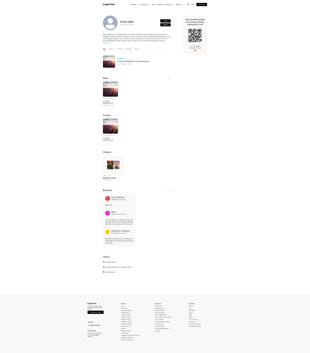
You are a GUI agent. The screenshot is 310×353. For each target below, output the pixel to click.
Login (192, 4)
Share (165, 25)
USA (91, 322)
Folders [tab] (119, 49)
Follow (165, 21)
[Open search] (188, 4)
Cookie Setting (95, 325)
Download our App (95, 312)
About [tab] (137, 49)
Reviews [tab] (129, 49)
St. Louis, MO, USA (126, 24)
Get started (201, 4)
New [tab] (104, 49)
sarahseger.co (110, 272)
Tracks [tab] (111, 49)
